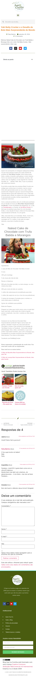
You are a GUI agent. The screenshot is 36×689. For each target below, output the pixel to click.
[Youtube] (20, 48)
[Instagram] (15, 48)
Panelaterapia (7, 207)
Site (2, 543)
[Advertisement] (18, 82)
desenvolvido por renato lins (18, 675)
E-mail (4, 536)
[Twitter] (25, 48)
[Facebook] (10, 48)
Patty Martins (5, 449)
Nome (4, 529)
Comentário (6, 506)
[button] (18, 15)
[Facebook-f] (4, 603)
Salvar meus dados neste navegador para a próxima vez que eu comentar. (16, 553)
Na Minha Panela (26, 207)
